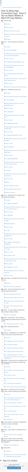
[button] (1, 1)
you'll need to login (20, 466)
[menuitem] (1, 3)
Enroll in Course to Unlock (14, 468)
